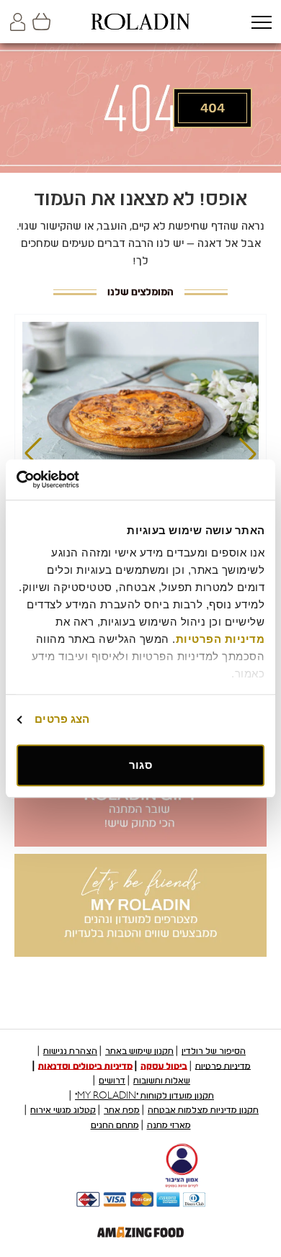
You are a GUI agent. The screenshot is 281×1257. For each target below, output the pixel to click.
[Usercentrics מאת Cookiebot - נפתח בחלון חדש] (79, 479)
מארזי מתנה (169, 1125)
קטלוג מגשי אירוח (63, 1110)
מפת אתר (122, 1110)
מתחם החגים (115, 1125)
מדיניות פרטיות (223, 1065)
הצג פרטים (62, 719)
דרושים (112, 1080)
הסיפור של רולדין (214, 1051)
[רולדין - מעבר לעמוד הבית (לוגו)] (140, 21)
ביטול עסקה (163, 1065)
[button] (261, 23)
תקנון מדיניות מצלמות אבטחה (203, 1110)
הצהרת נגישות (70, 1051)
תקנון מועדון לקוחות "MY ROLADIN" (144, 1095)
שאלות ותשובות (161, 1080)
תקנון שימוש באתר (139, 1051)
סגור (140, 765)
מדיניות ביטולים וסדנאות (85, 1065)
